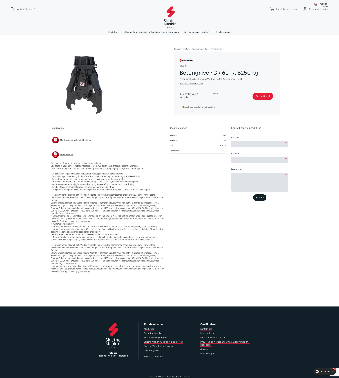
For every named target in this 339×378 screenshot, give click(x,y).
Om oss (204, 349)
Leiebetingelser (151, 350)
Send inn (260, 197)
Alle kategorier (223, 32)
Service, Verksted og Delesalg (158, 346)
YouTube (112, 356)
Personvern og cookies (155, 337)
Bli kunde (313, 9)
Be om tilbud (263, 96)
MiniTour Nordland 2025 (212, 337)
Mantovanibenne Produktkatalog (75, 140)
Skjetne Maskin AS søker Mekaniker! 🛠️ (163, 342)
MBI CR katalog (67, 155)
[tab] (108, 128)
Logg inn (324, 9)
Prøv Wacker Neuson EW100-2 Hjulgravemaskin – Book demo (225, 343)
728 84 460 (157, 356)
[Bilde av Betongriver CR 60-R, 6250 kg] (85, 83)
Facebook (102, 356)
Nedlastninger (207, 353)
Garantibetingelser (153, 333)
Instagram (123, 356)
